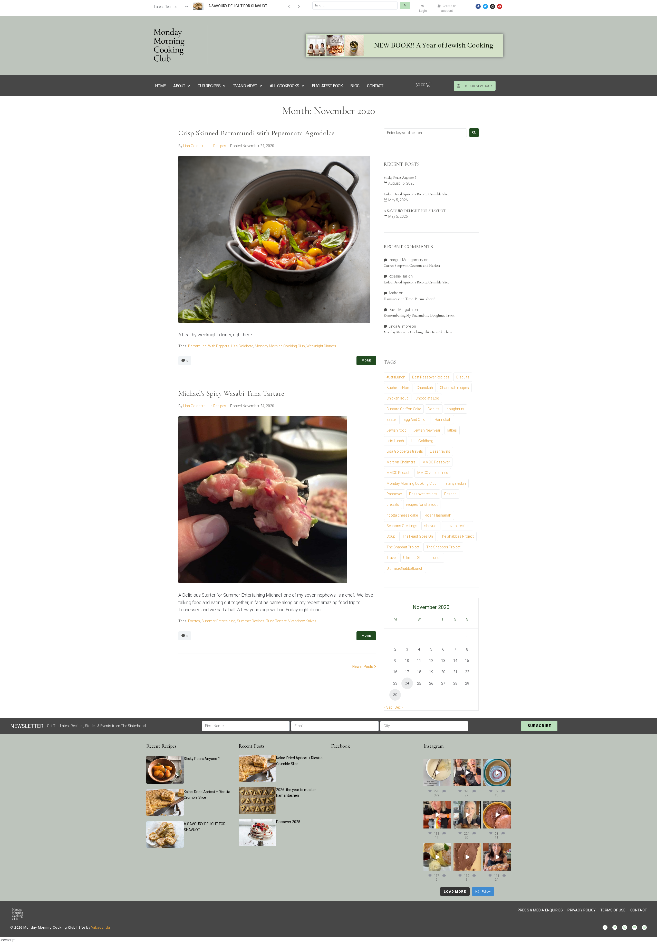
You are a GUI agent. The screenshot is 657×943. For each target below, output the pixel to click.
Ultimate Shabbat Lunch (422, 558)
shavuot (431, 526)
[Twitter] (485, 6)
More (366, 360)
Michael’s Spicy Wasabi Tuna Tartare (231, 393)
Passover (394, 494)
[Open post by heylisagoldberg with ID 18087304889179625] (437, 814)
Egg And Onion (416, 419)
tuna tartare (276, 621)
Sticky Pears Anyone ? (400, 177)
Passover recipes (423, 494)
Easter (392, 419)
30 (395, 695)
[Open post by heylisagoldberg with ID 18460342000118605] (497, 814)
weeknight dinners (321, 346)
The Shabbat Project (403, 547)
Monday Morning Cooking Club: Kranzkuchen (418, 332)
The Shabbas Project (457, 536)
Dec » (399, 707)
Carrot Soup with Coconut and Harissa (412, 265)
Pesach (450, 494)
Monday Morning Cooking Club (280, 346)
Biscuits (462, 377)
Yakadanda (100, 927)
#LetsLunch (396, 377)
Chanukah (425, 388)
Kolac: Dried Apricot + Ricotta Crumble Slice (416, 194)
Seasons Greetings (402, 526)
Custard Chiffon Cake (404, 409)
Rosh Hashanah (438, 515)
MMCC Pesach (398, 473)
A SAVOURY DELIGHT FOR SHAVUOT (415, 211)
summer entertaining (218, 621)
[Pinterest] (644, 927)
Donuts (434, 409)
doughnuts (455, 409)
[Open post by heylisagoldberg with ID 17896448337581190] (467, 772)
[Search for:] (425, 132)
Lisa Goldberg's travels (405, 451)
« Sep (388, 707)
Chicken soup (398, 398)
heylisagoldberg (436, 762)
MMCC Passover (436, 462)
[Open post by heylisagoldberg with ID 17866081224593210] (497, 857)
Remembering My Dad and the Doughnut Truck (419, 315)
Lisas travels (440, 451)
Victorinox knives (302, 621)
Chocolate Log (427, 398)
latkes (452, 430)
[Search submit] (405, 5)
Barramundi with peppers (208, 346)
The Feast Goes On (417, 536)
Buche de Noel (398, 388)
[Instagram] (492, 6)
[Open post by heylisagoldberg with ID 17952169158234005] (467, 814)
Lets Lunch (395, 441)
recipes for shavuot (422, 504)
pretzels (393, 504)
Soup (391, 536)
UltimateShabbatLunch (405, 568)
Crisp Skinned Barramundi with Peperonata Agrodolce (256, 133)
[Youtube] (499, 6)
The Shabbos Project (443, 547)
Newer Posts (363, 666)
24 (407, 683)
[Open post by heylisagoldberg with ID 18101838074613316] (497, 772)
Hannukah (442, 419)
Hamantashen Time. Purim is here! (409, 299)
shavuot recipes (457, 526)
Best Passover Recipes (430, 377)
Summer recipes (251, 621)
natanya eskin (454, 483)
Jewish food (397, 430)
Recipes (219, 146)
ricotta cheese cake (402, 515)
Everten (194, 621)
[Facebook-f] (478, 6)
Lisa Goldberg (194, 146)
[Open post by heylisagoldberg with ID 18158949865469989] (437, 857)
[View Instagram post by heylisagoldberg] (447, 783)
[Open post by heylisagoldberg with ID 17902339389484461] (437, 772)
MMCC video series (432, 473)
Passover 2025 (288, 822)
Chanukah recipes (454, 388)
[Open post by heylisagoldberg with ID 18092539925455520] (467, 857)
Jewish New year (426, 430)
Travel (391, 558)
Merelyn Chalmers (401, 462)
